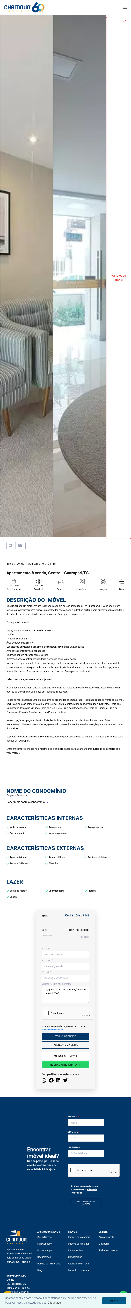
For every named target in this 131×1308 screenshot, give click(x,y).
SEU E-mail (47, 960)
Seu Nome (73, 1117)
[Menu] (125, 7)
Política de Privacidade (52, 1029)
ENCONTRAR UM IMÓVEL (86, 1203)
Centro (52, 563)
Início (9, 563)
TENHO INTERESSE (65, 1036)
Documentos (44, 1257)
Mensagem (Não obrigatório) (56, 984)
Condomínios (75, 1257)
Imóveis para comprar (79, 1237)
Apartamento (36, 563)
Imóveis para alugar (78, 1243)
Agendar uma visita (66, 1044)
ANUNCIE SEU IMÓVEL (66, 1056)
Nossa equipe (44, 1250)
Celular (46, 972)
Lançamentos (75, 1250)
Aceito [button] (114, 1300)
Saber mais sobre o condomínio (25, 802)
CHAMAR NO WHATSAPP (67, 1065)
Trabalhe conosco (108, 1250)
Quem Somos (44, 1237)
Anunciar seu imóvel (78, 1263)
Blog (39, 1270)
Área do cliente (106, 1237)
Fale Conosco (44, 1243)
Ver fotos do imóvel (118, 277)
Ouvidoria (104, 1243)
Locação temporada (79, 1270)
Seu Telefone (75, 1147)
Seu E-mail (73, 1132)
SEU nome (47, 948)
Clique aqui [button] (55, 1302)
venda (20, 563)
